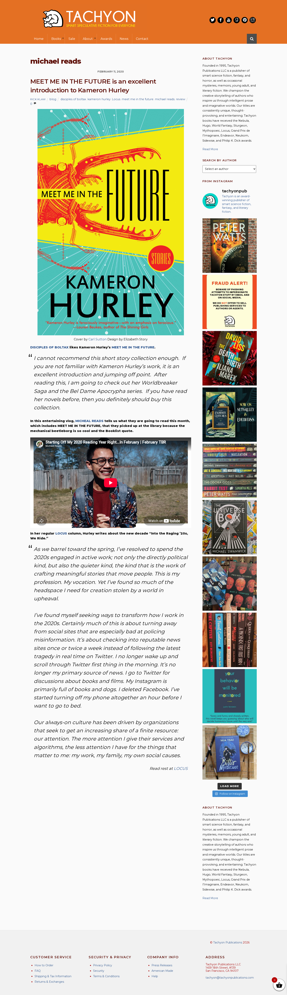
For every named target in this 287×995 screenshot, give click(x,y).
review (180, 99)
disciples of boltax (73, 99)
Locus (116, 99)
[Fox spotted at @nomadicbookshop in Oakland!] (229, 640)
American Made (162, 971)
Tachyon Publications (227, 942)
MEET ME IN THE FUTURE (133, 347)
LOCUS (61, 533)
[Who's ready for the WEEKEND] (229, 471)
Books (56, 39)
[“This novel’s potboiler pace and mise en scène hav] (229, 358)
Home (39, 39)
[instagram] (253, 20)
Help (155, 976)
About (88, 39)
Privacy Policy (102, 965)
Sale (72, 39)
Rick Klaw (38, 99)
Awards (106, 39)
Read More (210, 149)
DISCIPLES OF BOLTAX (49, 347)
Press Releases (162, 965)
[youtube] (229, 20)
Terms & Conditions (106, 976)
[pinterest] (245, 20)
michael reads (165, 99)
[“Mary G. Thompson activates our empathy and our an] (229, 583)
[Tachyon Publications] (88, 31)
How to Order (44, 965)
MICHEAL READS (89, 421)
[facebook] (220, 20)
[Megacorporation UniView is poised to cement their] (229, 696)
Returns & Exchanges (49, 981)
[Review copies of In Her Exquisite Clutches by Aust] (229, 414)
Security (98, 971)
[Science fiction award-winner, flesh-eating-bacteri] (229, 245)
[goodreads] (237, 20)
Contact (142, 39)
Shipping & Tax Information (53, 976)
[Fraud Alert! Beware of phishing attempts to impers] (229, 302)
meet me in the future (137, 99)
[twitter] (212, 20)
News (124, 39)
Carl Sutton (97, 339)
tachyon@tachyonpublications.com (230, 977)
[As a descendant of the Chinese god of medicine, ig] (229, 752)
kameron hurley (99, 99)
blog (52, 99)
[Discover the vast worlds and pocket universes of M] (229, 527)
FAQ (38, 971)
